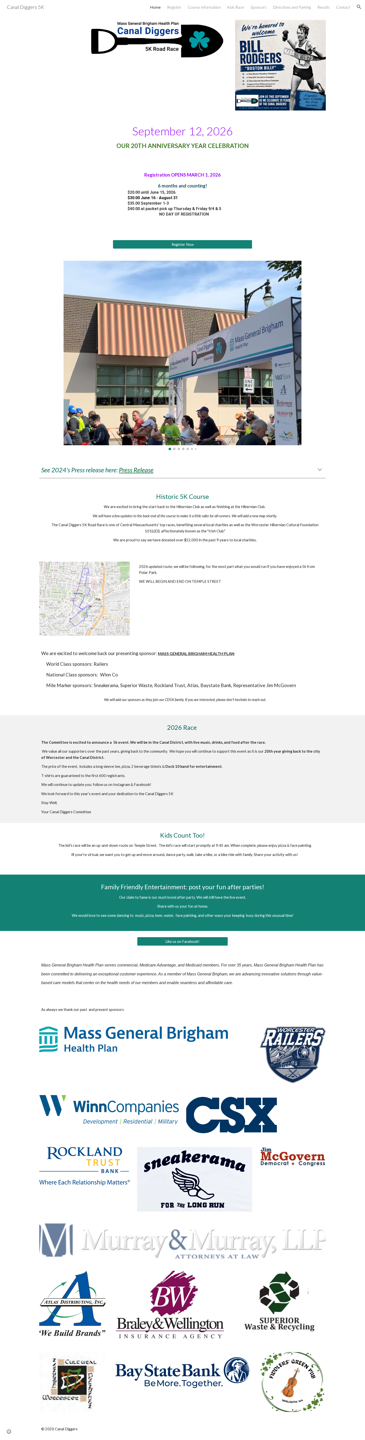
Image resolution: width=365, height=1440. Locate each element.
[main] (182, 139)
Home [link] (155, 7)
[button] (359, 7)
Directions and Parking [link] (292, 7)
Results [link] (323, 7)
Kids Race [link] (235, 7)
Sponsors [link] (258, 7)
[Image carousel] (182, 355)
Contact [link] (343, 7)
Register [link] (174, 7)
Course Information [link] (204, 7)
